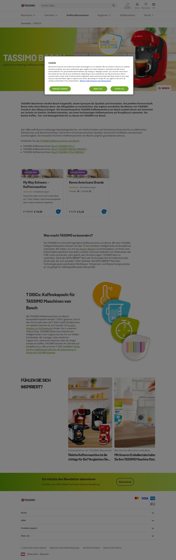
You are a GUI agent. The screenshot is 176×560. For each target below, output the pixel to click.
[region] (89, 75)
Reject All (98, 89)
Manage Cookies (60, 89)
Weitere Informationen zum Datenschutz (95, 81)
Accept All (119, 89)
